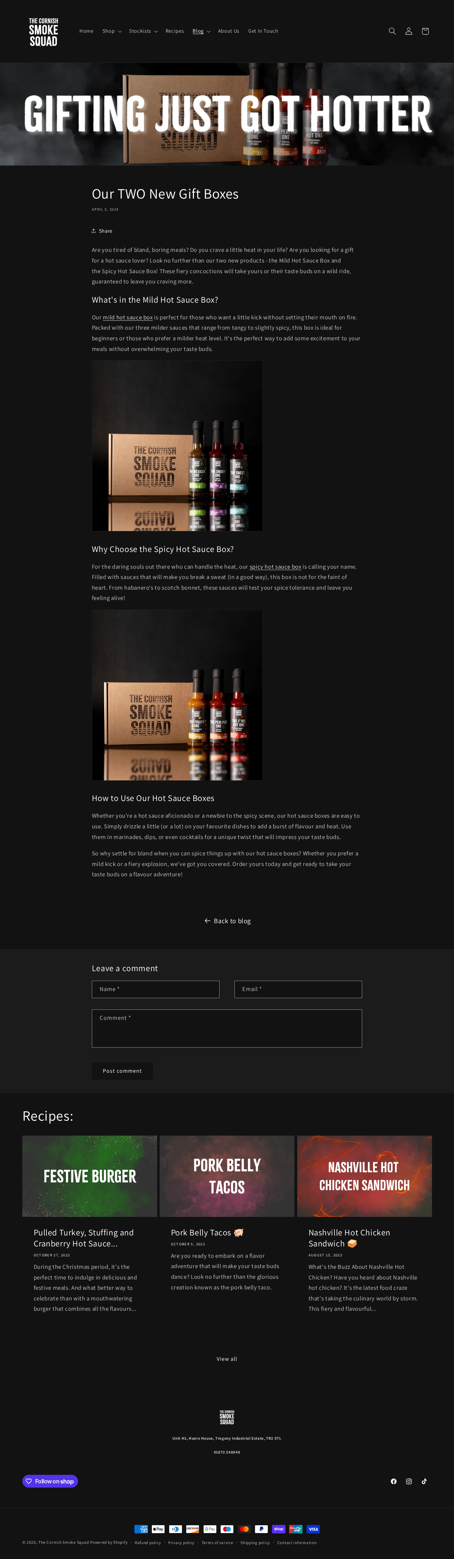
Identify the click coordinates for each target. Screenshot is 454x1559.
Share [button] (105, 230)
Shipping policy (255, 1542)
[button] (111, 31)
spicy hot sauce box (275, 566)
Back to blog (232, 920)
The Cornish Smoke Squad (63, 1542)
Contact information (297, 1542)
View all (227, 1359)
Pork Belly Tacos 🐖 (207, 1232)
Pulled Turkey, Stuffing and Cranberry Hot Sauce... (83, 1238)
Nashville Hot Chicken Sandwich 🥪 (349, 1238)
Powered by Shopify (108, 1542)
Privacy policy (181, 1542)
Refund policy (148, 1542)
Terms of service (217, 1542)
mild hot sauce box (128, 317)
